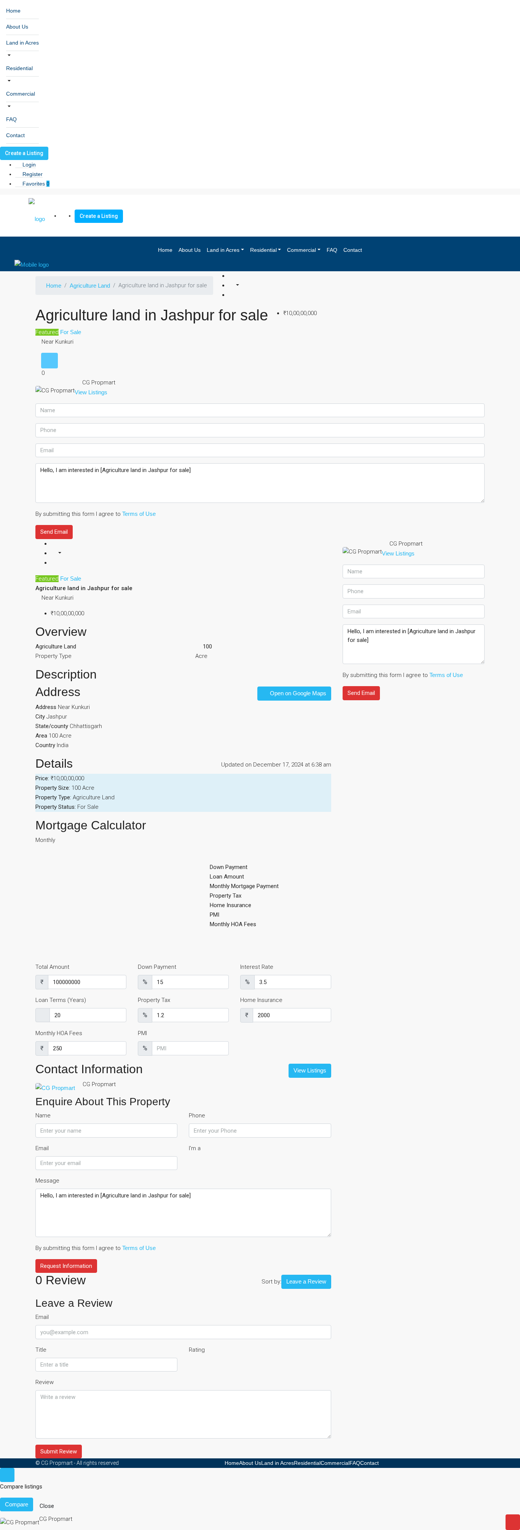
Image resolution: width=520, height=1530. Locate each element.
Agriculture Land (90, 285)
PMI (142, 1033)
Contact (15, 135)
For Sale (70, 332)
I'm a (195, 1148)
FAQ (11, 119)
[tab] (49, 360)
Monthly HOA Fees (58, 1033)
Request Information (66, 1266)
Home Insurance (261, 1000)
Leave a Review (306, 1281)
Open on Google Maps (297, 693)
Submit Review (58, 1451)
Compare (16, 1504)
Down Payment (157, 966)
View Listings (91, 392)
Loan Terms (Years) (60, 1000)
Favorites (35, 184)
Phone (197, 1115)
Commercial (20, 94)
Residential (19, 68)
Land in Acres (22, 43)
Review (44, 1382)
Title (40, 1349)
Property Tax (154, 1000)
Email (42, 1148)
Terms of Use (139, 514)
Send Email (54, 531)
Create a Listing (24, 153)
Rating (197, 1349)
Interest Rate (256, 966)
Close (47, 1506)
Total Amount (52, 966)
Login (28, 165)
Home (13, 11)
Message (47, 1180)
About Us (17, 27)
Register (32, 174)
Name (43, 1115)
